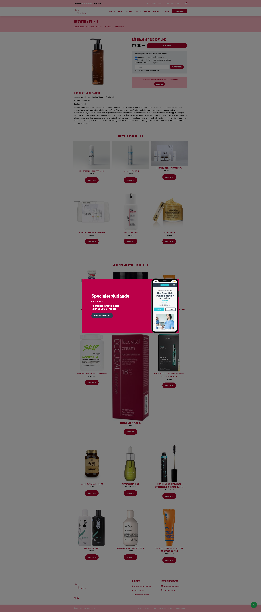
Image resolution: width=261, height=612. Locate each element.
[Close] (83, 280)
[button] (102, 315)
